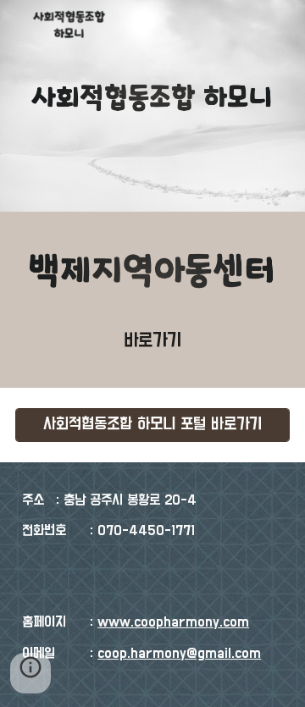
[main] (152, 341)
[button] (30, 673)
